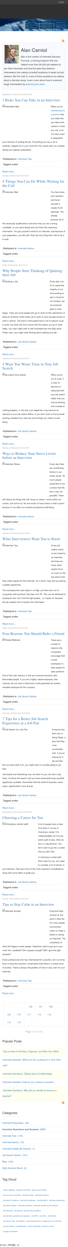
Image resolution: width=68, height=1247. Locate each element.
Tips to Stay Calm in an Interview (28, 904)
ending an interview (23, 1190)
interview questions (25, 1205)
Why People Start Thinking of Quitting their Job (32, 272)
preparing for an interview (52, 1221)
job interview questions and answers (16, 1216)
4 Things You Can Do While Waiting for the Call (33, 183)
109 (9, 1014)
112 (39, 1014)
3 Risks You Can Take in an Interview (31, 99)
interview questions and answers (46, 1205)
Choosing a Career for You (22, 817)
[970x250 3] (34, 25)
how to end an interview (12, 1195)
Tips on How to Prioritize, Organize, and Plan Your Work (31, 1051)
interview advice (28, 1195)
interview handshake (27, 1200)
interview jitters (42, 1200)
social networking (34, 1226)
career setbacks (9, 1190)
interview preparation (57, 1200)
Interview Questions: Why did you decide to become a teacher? (29, 1093)
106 (30, 1006)
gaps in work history (39, 1190)
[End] (38, 1022)
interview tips (8, 1210)
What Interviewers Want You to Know (31, 538)
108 (51, 1006)
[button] (59, 1)
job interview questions (32, 1210)
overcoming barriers (33, 1221)
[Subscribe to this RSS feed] (63, 41)
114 (9, 1022)
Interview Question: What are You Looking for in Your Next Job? (32, 1062)
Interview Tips (25, 158)
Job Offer (34, 1216)
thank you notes (48, 1226)
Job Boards (18, 1210)
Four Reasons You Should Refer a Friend (33, 633)
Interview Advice (26, 248)
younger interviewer (10, 1231)
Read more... (8, 171)
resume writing (8, 1226)
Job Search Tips (9, 1221)
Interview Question (10, 1205)
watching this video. (35, 84)
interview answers (42, 1195)
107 (41, 1006)
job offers (43, 1216)
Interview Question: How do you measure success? (28, 1082)
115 (19, 1022)
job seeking (20, 1221)
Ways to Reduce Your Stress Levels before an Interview (29, 455)
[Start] (10, 1006)
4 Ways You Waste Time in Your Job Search (30, 366)
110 (19, 1014)
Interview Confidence (11, 1200)
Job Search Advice (27, 341)
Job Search (52, 1215)
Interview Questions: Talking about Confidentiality (27, 1073)
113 (49, 1014)
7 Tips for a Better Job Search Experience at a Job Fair (25, 720)
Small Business (21, 1226)
